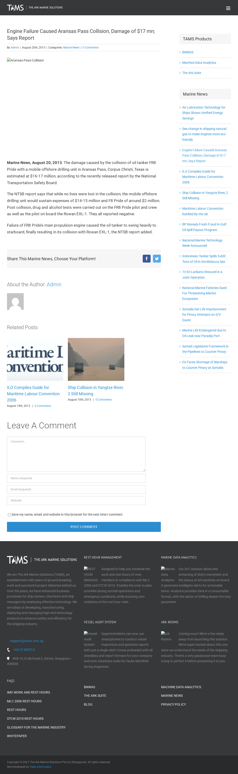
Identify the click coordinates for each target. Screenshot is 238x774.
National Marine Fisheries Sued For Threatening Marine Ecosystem (204, 293)
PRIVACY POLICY (173, 704)
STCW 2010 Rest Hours (25, 718)
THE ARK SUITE (95, 695)
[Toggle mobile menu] (228, 8)
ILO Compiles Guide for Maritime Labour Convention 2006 (33, 393)
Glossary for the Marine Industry (36, 727)
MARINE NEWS (172, 695)
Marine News (71, 47)
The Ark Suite (191, 73)
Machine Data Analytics (199, 62)
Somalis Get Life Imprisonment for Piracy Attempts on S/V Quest (204, 314)
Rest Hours (16, 710)
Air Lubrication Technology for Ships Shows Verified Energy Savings (203, 113)
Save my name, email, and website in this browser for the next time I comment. (67, 514)
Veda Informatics (40, 766)
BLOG (88, 704)
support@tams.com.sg (26, 641)
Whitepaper (17, 736)
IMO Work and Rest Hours (28, 692)
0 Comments (91, 47)
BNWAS (187, 52)
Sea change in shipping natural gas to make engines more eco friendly (204, 134)
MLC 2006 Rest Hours (24, 701)
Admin (15, 47)
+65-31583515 (24, 650)
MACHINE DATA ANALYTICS (181, 687)
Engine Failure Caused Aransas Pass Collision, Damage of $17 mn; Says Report (204, 155)
